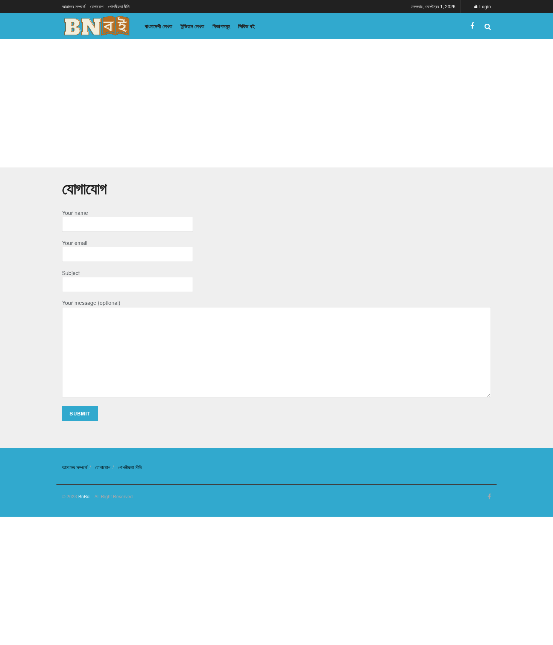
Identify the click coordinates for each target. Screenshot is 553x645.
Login (484, 6)
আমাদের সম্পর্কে (73, 6)
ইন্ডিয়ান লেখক (192, 26)
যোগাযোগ (96, 6)
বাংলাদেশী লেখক (158, 26)
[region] (276, 102)
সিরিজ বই (246, 26)
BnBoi (84, 496)
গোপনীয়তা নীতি (119, 6)
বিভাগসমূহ (221, 26)
